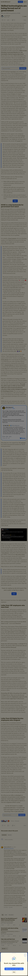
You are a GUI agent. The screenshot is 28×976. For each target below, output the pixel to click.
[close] (26, 955)
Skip (14, 972)
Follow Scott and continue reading (14, 969)
